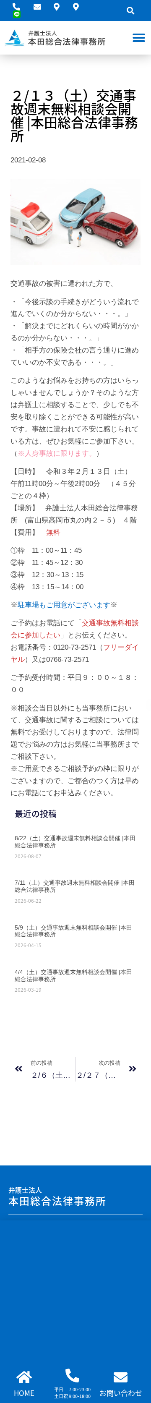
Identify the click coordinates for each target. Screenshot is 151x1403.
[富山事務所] (60, 6)
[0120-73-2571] (20, 6)
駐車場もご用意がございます (64, 605)
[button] (130, 11)
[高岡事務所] (79, 6)
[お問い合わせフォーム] (40, 6)
